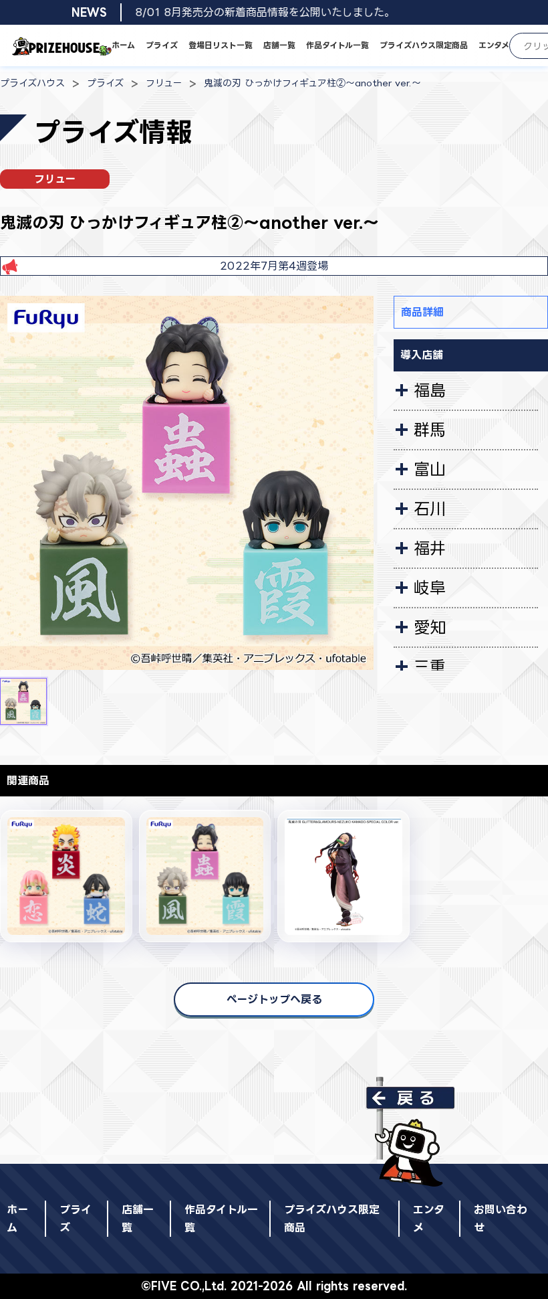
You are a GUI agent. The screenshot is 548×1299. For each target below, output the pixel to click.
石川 (430, 508)
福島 (430, 390)
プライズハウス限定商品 (424, 45)
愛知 (430, 627)
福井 (430, 548)
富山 (430, 469)
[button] (23, 701)
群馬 (430, 429)
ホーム (123, 45)
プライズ (162, 45)
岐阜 (430, 587)
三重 (430, 666)
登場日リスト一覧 (220, 45)
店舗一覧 (279, 45)
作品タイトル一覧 (337, 45)
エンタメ (493, 45)
